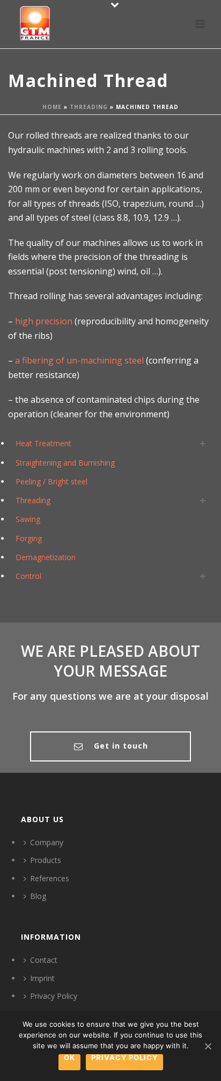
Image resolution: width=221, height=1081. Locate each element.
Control (28, 576)
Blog (38, 896)
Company (46, 842)
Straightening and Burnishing (65, 463)
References (49, 878)
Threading (89, 107)
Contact (43, 960)
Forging (29, 538)
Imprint (42, 978)
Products (45, 860)
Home (52, 107)
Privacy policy (124, 1058)
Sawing (28, 519)
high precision (43, 321)
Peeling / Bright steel (51, 481)
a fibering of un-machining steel (78, 360)
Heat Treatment (43, 443)
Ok (69, 1058)
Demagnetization (46, 557)
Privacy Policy (53, 996)
